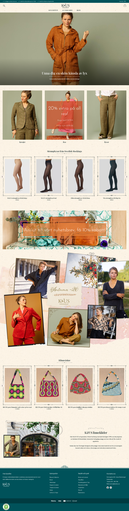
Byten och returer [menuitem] (83, 477)
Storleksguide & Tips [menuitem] (84, 482)
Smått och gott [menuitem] (83, 473)
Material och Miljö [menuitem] (83, 485)
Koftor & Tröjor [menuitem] (54, 492)
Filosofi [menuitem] (80, 490)
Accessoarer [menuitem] (67, 10)
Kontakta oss (111, 474)
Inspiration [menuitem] (81, 487)
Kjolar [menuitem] (51, 490)
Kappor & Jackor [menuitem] (54, 485)
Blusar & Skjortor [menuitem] (54, 477)
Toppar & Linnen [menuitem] (54, 487)
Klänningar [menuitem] (53, 482)
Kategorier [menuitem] (54, 473)
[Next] (126, 176)
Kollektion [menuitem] (53, 10)
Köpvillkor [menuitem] (81, 479)
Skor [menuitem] (78, 10)
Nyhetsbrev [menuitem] (81, 492)
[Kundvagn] (124, 5)
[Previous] (2, 176)
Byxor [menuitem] (51, 479)
